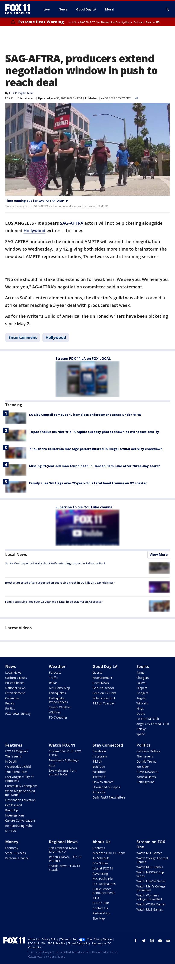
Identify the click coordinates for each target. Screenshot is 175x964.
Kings (140, 708)
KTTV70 (10, 831)
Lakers (141, 683)
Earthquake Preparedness (58, 700)
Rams (140, 672)
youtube (160, 940)
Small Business (15, 853)
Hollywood (34, 230)
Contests (99, 848)
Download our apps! (107, 787)
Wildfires (55, 712)
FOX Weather (58, 717)
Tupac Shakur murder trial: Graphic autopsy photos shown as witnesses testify (94, 432)
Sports (142, 666)
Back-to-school (103, 688)
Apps (52, 765)
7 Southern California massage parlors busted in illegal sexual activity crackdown (96, 449)
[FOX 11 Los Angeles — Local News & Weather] (19, 9)
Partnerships (101, 913)
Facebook (99, 751)
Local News (16, 554)
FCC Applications (104, 884)
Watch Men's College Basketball (150, 888)
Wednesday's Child (18, 767)
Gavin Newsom (147, 772)
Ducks (140, 714)
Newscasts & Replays (64, 760)
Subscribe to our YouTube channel (84, 507)
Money (11, 841)
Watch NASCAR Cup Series (150, 874)
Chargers (142, 678)
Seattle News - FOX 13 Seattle (64, 868)
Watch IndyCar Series (151, 881)
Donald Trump (146, 761)
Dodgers (142, 693)
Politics (10, 708)
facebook (135, 940)
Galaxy (141, 729)
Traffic (53, 678)
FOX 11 (9, 98)
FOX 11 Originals (16, 751)
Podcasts (99, 792)
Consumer (12, 698)
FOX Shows (100, 863)
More (109, 9)
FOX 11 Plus (101, 903)
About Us (101, 841)
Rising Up (11, 810)
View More (159, 554)
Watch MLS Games (149, 909)
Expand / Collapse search (167, 9)
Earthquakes (57, 693)
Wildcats (142, 703)
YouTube (99, 767)
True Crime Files (16, 772)
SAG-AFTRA (71, 223)
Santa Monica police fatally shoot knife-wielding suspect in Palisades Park (55, 563)
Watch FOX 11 (62, 745)
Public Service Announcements (104, 891)
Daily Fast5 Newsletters (109, 797)
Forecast (55, 672)
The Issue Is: (13, 756)
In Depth (11, 761)
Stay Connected (108, 745)
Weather (57, 666)
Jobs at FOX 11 (103, 868)
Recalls (10, 703)
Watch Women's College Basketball (149, 897)
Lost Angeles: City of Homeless (19, 779)
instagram (152, 940)
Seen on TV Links (104, 693)
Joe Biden (143, 767)
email (168, 940)
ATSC (96, 898)
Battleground (145, 782)
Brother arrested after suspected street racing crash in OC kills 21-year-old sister (60, 583)
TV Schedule (101, 858)
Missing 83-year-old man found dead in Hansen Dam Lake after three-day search (94, 466)
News (10, 666)
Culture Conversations (20, 820)
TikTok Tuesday (104, 703)
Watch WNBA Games (151, 904)
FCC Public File (103, 879)
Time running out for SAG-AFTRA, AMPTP (36, 201)
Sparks (141, 734)
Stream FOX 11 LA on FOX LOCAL (83, 358)
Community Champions (21, 786)
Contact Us (100, 908)
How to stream (103, 782)
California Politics (148, 751)
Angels (141, 698)
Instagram (100, 756)
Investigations (14, 815)
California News (16, 678)
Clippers (141, 688)
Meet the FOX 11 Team (109, 853)
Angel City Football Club (152, 724)
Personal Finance (17, 858)
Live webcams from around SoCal (62, 772)
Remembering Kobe (19, 826)
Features (13, 745)
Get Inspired (13, 805)
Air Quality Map (59, 688)
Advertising (100, 873)
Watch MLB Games (149, 867)
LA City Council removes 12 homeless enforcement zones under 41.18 (85, 415)
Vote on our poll (104, 698)
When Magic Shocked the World (20, 793)
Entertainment (26, 98)
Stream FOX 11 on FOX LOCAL (65, 753)
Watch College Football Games (152, 860)
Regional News (63, 841)
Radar (53, 683)
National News (15, 688)
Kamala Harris (146, 777)
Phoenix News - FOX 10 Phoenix (65, 859)
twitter (143, 940)
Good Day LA (105, 666)
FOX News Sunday (18, 714)
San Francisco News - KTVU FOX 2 (64, 850)
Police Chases (14, 683)
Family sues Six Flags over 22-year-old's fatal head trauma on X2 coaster (88, 483)
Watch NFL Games (149, 853)
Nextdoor (99, 772)
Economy (11, 848)
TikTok (97, 761)
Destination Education (20, 800)
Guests (97, 672)
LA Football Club (147, 719)
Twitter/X (99, 777)
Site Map (99, 918)
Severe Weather (60, 707)
